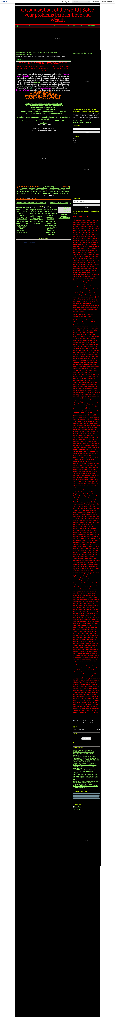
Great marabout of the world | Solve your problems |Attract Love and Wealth (37, 52)
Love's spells (27, 26)
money (37, 82)
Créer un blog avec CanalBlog (82, 122)
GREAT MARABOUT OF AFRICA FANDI (24, 54)
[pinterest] (68, 2)
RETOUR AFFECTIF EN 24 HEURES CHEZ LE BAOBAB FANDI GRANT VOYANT (84, 771)
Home (17, 25)
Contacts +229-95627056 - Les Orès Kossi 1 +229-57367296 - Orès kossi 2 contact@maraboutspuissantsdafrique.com (89, 26)
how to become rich (42, 26)
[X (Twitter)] (66, 2)
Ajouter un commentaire (29, 242)
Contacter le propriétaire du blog (82, 53)
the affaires (57, 26)
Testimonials (71, 26)
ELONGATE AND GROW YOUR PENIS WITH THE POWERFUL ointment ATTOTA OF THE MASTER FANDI (85, 786)
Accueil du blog (77, 120)
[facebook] (63, 2)
